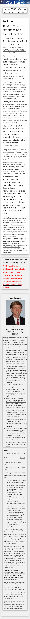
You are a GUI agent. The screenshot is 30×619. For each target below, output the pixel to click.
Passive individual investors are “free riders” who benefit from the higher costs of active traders (15, 250)
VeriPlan (8, 373)
